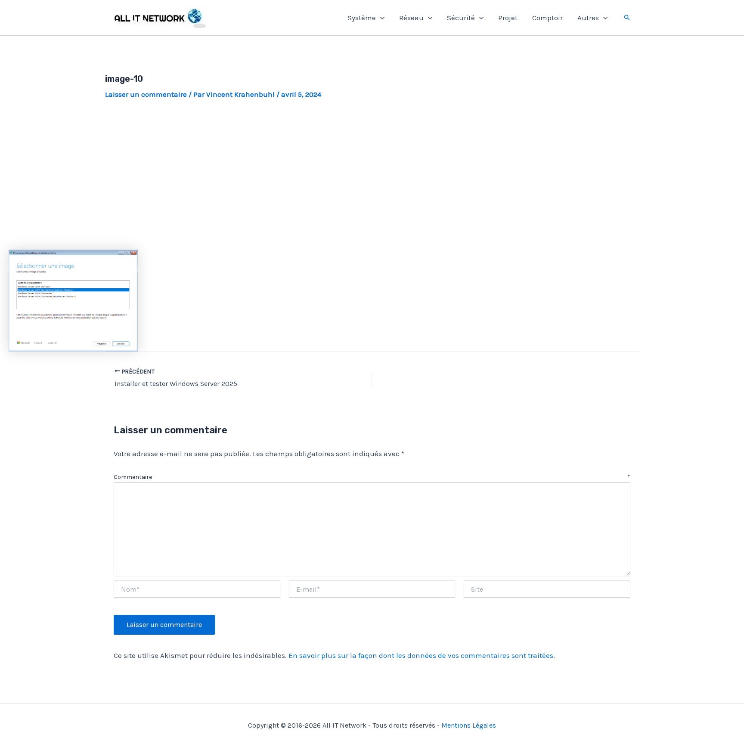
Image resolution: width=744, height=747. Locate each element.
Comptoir (547, 17)
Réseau (411, 17)
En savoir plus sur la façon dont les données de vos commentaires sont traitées (420, 655)
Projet (508, 17)
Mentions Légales (468, 725)
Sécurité (461, 17)
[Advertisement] (372, 174)
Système (361, 17)
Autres (588, 17)
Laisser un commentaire (146, 94)
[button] (380, 17)
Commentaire (372, 477)
